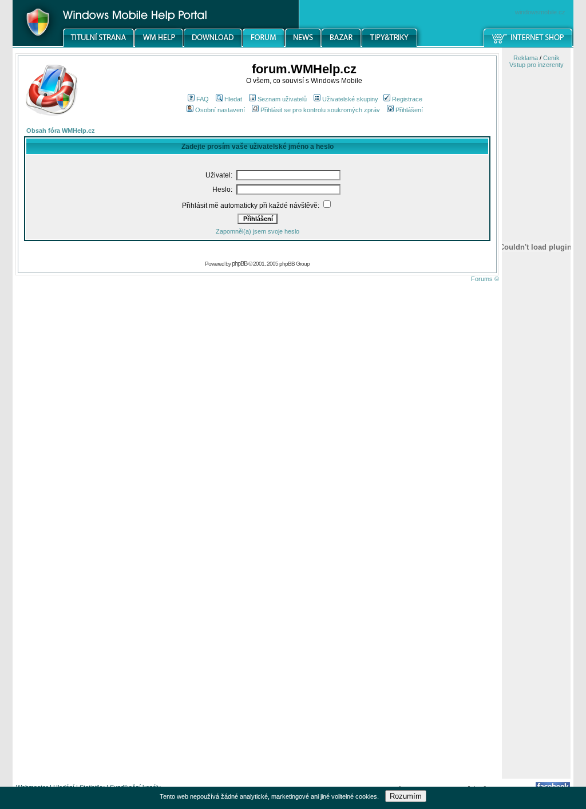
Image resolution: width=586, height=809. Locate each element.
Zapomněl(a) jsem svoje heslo (257, 231)
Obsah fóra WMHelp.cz (60, 130)
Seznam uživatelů (282, 99)
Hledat (233, 99)
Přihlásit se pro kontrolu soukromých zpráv (320, 109)
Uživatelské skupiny (350, 99)
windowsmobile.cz (540, 12)
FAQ (202, 99)
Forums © (485, 278)
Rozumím (406, 796)
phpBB (239, 263)
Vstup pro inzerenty (536, 64)
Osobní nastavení (220, 109)
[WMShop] (528, 45)
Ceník (551, 57)
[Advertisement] (536, 597)
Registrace (407, 99)
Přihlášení (409, 109)
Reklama (525, 57)
